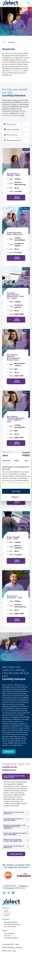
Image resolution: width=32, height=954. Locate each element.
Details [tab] (16, 460)
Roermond (14, 71)
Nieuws (6, 915)
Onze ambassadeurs (11, 938)
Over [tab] (26, 460)
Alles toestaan (16, 491)
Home (6, 911)
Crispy (14, 951)
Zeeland (18, 366)
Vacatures (7, 913)
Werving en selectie (10, 922)
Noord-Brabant (19, 240)
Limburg (17, 179)
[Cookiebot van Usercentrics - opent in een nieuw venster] (22, 455)
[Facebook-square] (13, 893)
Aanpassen (15, 497)
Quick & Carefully (10, 927)
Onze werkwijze (9, 933)
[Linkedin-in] (4, 893)
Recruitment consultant (12, 924)
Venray (20, 71)
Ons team (7, 936)
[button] (28, 3)
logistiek (16, 115)
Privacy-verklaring (8, 948)
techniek (5, 113)
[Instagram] (8, 893)
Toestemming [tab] (6, 460)
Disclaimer (19, 948)
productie (22, 111)
